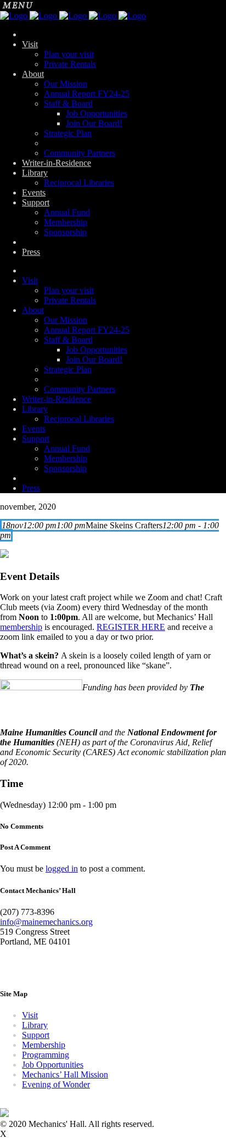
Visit (30, 1015)
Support (35, 1035)
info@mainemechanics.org (46, 921)
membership (21, 627)
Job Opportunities (52, 1064)
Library (35, 1025)
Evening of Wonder (56, 1084)
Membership (43, 1044)
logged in (62, 868)
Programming (45, 1054)
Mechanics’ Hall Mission (65, 1074)
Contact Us (19, 968)
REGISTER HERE (131, 627)
